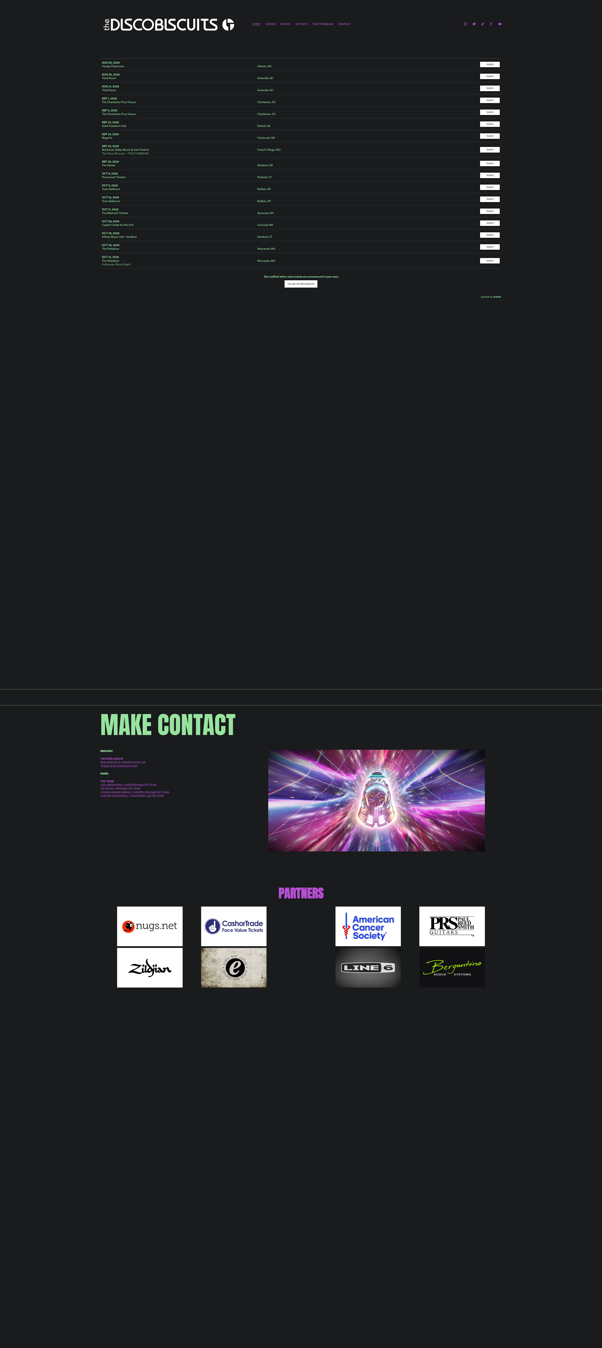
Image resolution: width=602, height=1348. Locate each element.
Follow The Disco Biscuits (301, 284)
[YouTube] (500, 24)
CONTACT (344, 24)
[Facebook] (491, 24)
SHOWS (270, 24)
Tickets (490, 64)
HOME (256, 24)
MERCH (285, 24)
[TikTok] (483, 24)
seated (497, 296)
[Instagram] (465, 24)
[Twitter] (474, 24)
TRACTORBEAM (322, 24)
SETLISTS (301, 24)
